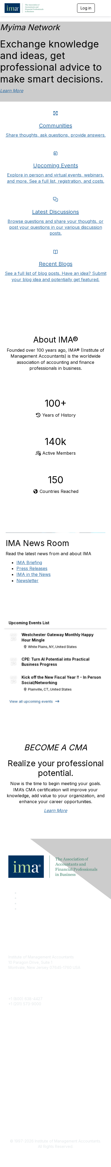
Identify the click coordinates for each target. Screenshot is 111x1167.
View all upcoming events (31, 701)
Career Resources (24, 1063)
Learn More (11, 90)
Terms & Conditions (25, 1106)
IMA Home (17, 1039)
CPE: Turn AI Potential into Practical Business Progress (55, 662)
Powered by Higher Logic (56, 1156)
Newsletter (27, 580)
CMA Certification (23, 1047)
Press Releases (31, 568)
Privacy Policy (20, 1115)
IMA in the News (33, 574)
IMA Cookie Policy (24, 1098)
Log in (86, 8)
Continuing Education (27, 1055)
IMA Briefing (29, 562)
